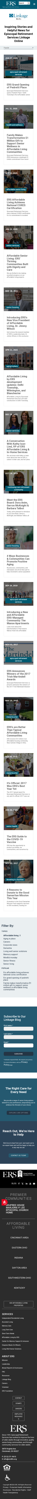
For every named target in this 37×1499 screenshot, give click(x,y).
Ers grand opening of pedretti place (16, 979)
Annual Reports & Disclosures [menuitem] (12, 1368)
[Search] (29, 3)
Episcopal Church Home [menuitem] (17, 1211)
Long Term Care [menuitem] (7, 1330)
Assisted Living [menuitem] (7, 1322)
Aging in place (9, 938)
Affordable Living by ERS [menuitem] (10, 1337)
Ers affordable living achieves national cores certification (16, 973)
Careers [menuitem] (4, 1383)
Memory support (10, 954)
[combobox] (23, 3)
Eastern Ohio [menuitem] (19, 1247)
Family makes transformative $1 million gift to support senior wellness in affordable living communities (17, 986)
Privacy (5, 1487)
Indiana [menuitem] (18, 1258)
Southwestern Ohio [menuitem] (19, 1278)
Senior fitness (9, 961)
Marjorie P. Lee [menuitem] (15, 1207)
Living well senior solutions (15, 951)
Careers (6, 942)
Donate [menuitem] (19, 1403)
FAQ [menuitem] (3, 1372)
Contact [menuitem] (18, 1398)
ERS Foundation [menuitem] (7, 1391)
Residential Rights (19, 1490)
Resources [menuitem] (5, 1376)
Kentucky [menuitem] (19, 1288)
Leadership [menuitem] (6, 1364)
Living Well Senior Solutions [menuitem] (11, 1349)
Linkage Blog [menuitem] (6, 1379)
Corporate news (10, 945)
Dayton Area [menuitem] (19, 1268)
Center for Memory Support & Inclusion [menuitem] (15, 1341)
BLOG (14, 1183)
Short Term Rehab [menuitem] (8, 1333)
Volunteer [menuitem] (5, 1387)
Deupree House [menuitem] (15, 1205)
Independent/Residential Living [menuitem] (13, 1318)
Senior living (8, 964)
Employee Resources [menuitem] (18, 1416)
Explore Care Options (18, 1113)
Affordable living (11, 935)
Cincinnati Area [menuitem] (19, 1237)
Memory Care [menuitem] (6, 1326)
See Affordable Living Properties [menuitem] (18, 1304)
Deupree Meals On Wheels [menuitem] (11, 1345)
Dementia (7, 948)
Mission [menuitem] (5, 1360)
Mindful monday (10, 957)
